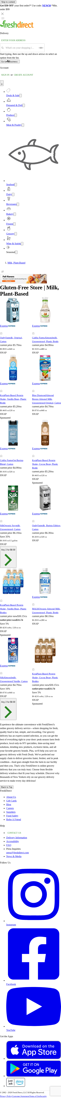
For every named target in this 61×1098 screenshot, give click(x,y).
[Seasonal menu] (16, 252)
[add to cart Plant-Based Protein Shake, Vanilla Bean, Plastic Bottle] (2, 387)
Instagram (11, 924)
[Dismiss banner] (2, 13)
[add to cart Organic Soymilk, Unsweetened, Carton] (2, 518)
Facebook (11, 984)
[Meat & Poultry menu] (23, 125)
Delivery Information (16, 837)
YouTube (10, 1030)
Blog (8, 804)
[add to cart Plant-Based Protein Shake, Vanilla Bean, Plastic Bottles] (2, 597)
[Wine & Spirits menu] (22, 243)
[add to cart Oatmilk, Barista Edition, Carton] (34, 518)
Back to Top (6, 787)
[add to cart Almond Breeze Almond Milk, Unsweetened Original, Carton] (34, 387)
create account (23, 75)
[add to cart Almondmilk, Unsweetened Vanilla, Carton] (2, 670)
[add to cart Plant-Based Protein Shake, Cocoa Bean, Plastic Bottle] (34, 452)
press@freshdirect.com (17, 852)
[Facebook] (33, 980)
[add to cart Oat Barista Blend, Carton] (2, 452)
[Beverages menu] (18, 204)
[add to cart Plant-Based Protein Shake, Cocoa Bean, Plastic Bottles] (34, 666)
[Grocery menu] (15, 233)
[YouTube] (33, 1026)
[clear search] (41, 47)
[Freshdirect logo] (17, 27)
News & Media (13, 856)
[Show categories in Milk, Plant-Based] (58, 263)
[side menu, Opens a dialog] (3, 18)
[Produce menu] (15, 115)
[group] (30, 263)
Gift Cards (11, 800)
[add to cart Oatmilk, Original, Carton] (2, 330)
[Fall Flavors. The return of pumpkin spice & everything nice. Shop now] (23, 282)
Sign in (5, 75)
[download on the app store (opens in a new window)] (33, 1058)
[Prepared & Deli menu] (23, 105)
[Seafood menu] (15, 184)
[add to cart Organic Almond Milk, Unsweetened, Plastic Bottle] (34, 601)
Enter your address (13, 40)
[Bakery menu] (14, 214)
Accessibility (12, 841)
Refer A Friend (13, 819)
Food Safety (12, 815)
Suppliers (10, 812)
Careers (10, 808)
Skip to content (8, 2)
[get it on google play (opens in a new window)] (33, 1076)
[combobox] (21, 48)
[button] (14, 334)
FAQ (8, 845)
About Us (11, 797)
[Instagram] (33, 921)
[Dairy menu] (13, 194)
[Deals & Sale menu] (20, 95)
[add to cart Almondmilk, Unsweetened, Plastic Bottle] (34, 330)
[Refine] (2, 271)
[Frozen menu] (14, 224)
